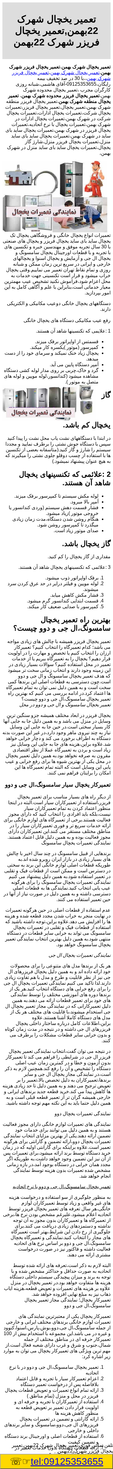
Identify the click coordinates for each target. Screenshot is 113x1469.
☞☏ (56, 1461)
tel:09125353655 (67, 1461)
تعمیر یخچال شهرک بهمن (74, 72)
